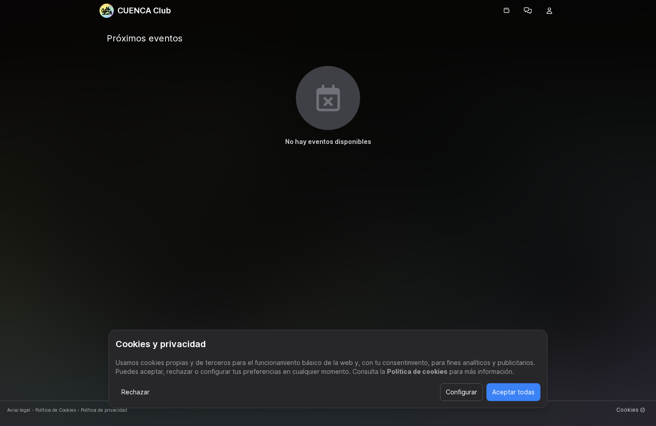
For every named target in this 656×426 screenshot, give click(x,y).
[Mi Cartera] (506, 11)
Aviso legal (18, 410)
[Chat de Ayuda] (528, 11)
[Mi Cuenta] (549, 11)
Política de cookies (417, 371)
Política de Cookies (55, 410)
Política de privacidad (104, 410)
